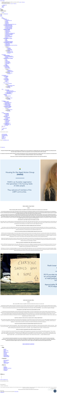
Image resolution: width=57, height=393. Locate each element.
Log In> (12, 3)
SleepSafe (5, 366)
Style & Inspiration (4, 134)
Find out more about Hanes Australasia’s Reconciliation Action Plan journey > (28, 389)
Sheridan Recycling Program (7, 368)
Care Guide (5, 354)
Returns (5, 351)
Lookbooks (8, 47)
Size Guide (5, 353)
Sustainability (5, 367)
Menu (1, 14)
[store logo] (6, 13)
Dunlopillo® (9, 48)
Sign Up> (15, 3)
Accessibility (5, 370)
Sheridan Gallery (6, 369)
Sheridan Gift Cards (6, 356)
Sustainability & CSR (5, 135)
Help (2, 129)
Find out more (16, 391)
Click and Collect (6, 350)
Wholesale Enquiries (6, 362)
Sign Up (3, 392)
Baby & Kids (4, 138)
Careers (5, 361)
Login (1, 392)
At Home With (4, 137)
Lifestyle (3, 136)
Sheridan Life (3, 147)
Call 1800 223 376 (5, 379)
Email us (1, 379)
